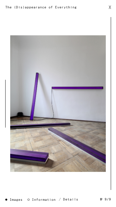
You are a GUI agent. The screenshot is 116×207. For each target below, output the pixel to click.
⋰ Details (68, 199)
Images (16, 199)
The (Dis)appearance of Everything (41, 7)
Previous (7, 103)
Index (58, 104)
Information (44, 199)
